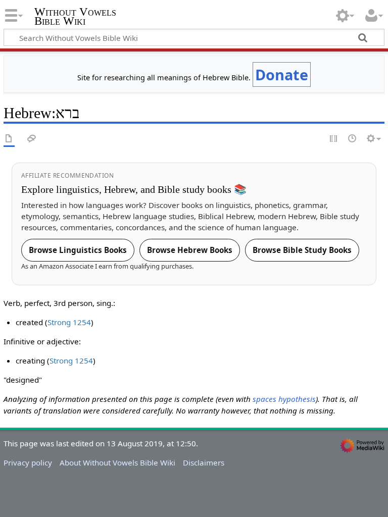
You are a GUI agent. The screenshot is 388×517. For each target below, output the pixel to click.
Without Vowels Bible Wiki (75, 17)
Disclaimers (203, 462)
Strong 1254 (69, 322)
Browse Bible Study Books (302, 250)
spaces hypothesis (284, 399)
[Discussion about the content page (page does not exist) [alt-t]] (31, 139)
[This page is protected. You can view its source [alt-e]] (334, 139)
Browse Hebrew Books (189, 250)
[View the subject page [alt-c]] (9, 139)
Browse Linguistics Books (78, 250)
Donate (281, 74)
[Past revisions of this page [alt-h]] (352, 139)
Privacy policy (28, 462)
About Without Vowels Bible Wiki (117, 462)
